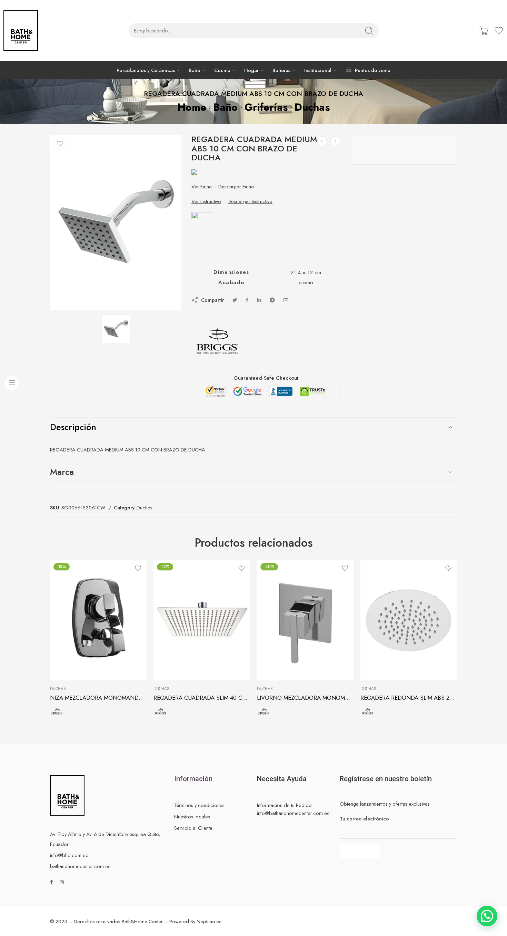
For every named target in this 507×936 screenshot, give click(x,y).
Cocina (222, 70)
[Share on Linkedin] (259, 299)
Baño (194, 70)
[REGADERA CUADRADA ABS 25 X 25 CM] (322, 141)
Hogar (251, 70)
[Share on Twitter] (234, 299)
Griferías (266, 107)
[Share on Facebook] (247, 299)
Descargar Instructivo (250, 201)
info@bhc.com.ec (69, 855)
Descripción (73, 427)
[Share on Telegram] (272, 299)
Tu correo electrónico (364, 818)
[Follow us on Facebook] (51, 882)
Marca (62, 472)
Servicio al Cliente (193, 828)
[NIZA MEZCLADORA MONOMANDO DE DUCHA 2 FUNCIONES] (98, 620)
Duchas (312, 107)
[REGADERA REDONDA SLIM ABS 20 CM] (408, 620)
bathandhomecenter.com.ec (80, 866)
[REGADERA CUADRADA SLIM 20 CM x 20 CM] (335, 141)
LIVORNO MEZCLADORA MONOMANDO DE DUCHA (305, 698)
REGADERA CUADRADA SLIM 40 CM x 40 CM (201, 698)
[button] (487, 916)
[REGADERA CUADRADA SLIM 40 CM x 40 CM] (201, 620)
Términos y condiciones (199, 805)
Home (192, 107)
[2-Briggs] (217, 341)
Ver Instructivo (206, 201)
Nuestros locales (192, 816)
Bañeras (281, 70)
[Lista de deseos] (59, 143)
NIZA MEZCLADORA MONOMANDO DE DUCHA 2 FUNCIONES (98, 698)
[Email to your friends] (286, 299)
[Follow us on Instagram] (62, 882)
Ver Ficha (201, 186)
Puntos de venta (372, 70)
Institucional (317, 70)
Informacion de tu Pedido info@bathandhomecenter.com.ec (293, 809)
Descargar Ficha (236, 186)
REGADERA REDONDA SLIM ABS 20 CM (408, 698)
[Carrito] (484, 31)
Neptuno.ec (209, 921)
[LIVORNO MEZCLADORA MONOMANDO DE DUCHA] (305, 620)
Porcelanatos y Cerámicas (146, 70)
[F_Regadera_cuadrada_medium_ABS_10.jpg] (115, 222)
